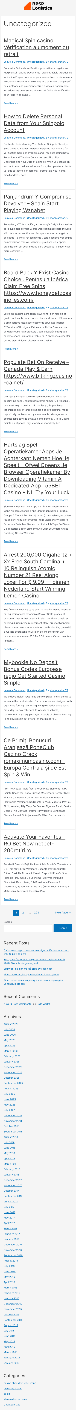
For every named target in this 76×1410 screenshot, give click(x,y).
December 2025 (13, 1067)
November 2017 (13, 1185)
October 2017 (11, 1190)
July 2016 (9, 1266)
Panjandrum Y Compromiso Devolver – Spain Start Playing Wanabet (38, 203)
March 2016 (10, 1287)
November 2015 (13, 1309)
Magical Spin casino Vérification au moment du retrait (36, 47)
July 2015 (9, 1330)
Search (8, 921)
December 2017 (13, 1180)
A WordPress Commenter (18, 1003)
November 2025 (13, 1072)
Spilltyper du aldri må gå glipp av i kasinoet (28, 968)
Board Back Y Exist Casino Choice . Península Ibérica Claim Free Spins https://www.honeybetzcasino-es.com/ (37, 286)
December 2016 (13, 1244)
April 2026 (9, 1045)
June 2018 (9, 1147)
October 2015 (11, 1314)
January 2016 (11, 1298)
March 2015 (10, 1352)
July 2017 (9, 1207)
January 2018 (11, 1174)
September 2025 (13, 1083)
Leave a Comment (14, 61)
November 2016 (13, 1250)
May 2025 (9, 1104)
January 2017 (11, 1239)
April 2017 (9, 1223)
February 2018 (12, 1169)
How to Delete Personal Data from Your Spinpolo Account (34, 123)
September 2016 (13, 1255)
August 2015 (11, 1325)
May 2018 (9, 1153)
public (7, 1393)
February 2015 (12, 1357)
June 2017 (9, 1212)
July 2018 (9, 1142)
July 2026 (9, 1029)
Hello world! (43, 1003)
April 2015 (9, 1346)
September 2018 (13, 1131)
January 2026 (12, 1061)
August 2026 (11, 1024)
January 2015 (11, 1363)
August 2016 (11, 1260)
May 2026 (9, 1040)
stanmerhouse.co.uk (15, 1399)
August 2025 (11, 1088)
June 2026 (10, 1034)
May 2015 (9, 1341)
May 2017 (9, 1217)
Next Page (63, 912)
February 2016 (12, 1293)
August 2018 (11, 1137)
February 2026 (12, 1056)
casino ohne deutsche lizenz (20, 1383)
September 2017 (13, 1196)
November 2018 (13, 1121)
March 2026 (11, 1051)
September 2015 (13, 1320)
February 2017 (12, 1233)
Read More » (11, 103)
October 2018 (11, 1126)
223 (36, 912)
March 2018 (10, 1164)
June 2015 (9, 1336)
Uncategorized (35, 61)
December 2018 (13, 1115)
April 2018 (9, 1158)
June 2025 (10, 1099)
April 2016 (9, 1282)
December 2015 (13, 1303)
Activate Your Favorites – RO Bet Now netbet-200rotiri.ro (34, 843)
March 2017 (10, 1228)
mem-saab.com (13, 1388)
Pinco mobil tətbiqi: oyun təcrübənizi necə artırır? (31, 974)
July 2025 (9, 1094)
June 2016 (10, 1271)
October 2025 (11, 1077)
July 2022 (9, 1110)
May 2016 (9, 1277)
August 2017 (11, 1201)
